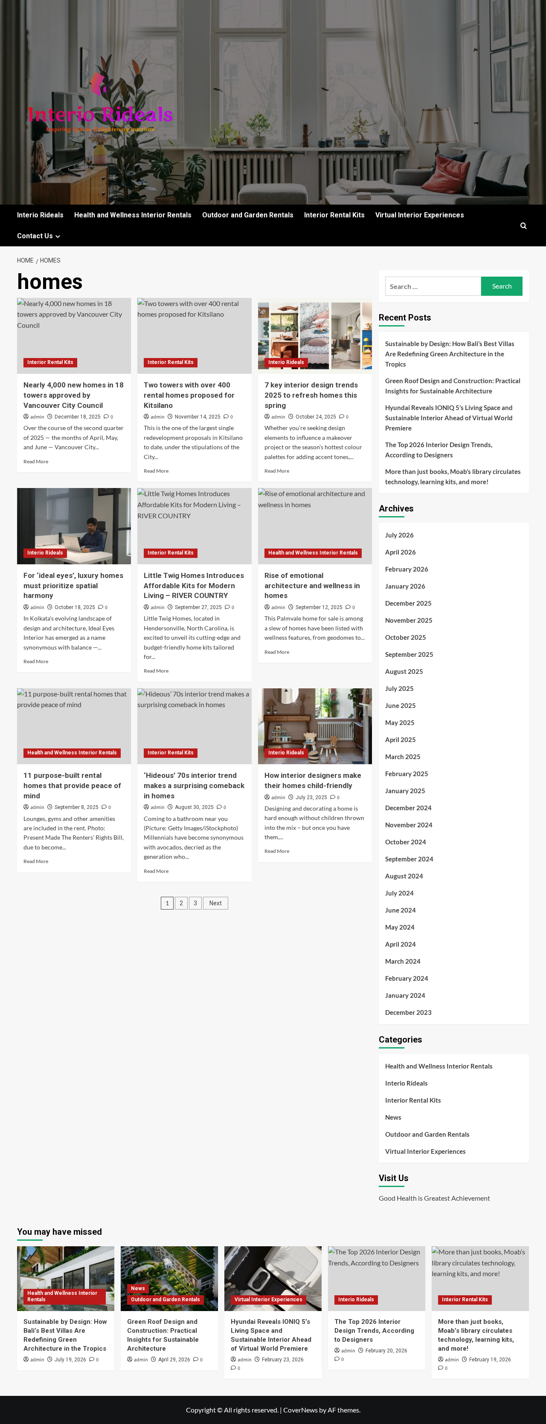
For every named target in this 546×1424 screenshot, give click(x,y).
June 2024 (400, 910)
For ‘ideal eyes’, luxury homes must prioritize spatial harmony (73, 585)
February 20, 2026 (386, 1351)
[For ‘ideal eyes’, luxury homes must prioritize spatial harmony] (74, 526)
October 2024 (405, 842)
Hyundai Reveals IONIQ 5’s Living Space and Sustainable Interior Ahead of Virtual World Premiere (449, 418)
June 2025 (400, 705)
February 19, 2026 (490, 1360)
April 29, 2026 (174, 1360)
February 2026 (406, 569)
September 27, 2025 (198, 607)
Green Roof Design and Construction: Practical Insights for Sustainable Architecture (452, 386)
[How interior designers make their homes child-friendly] (315, 726)
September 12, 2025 (319, 607)
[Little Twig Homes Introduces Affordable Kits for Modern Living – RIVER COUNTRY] (194, 526)
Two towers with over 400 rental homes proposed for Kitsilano (189, 395)
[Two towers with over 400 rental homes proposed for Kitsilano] (194, 336)
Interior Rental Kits (334, 215)
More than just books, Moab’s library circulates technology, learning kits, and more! (453, 476)
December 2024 (408, 808)
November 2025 (409, 620)
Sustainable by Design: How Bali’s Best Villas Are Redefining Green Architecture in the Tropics (449, 354)
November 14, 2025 (198, 417)
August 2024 (404, 876)
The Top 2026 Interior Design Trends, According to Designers (438, 450)
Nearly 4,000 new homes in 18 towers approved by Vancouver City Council (73, 395)
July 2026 (399, 535)
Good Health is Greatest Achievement (434, 1198)
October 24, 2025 (316, 417)
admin (37, 417)
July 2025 (399, 688)
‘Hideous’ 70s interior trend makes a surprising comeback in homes (194, 785)
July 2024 (399, 893)
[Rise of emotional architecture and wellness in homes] (315, 526)
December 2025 (408, 603)
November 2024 (409, 825)
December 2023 (408, 1012)
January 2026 (405, 586)
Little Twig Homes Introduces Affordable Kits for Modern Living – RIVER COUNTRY (194, 585)
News (393, 1117)
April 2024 (400, 944)
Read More (35, 461)
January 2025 (405, 790)
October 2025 (405, 637)
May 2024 (400, 927)
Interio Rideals (40, 215)
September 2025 (409, 654)
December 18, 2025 (78, 417)
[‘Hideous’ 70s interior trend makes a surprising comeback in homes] (194, 726)
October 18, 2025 (75, 607)
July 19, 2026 (70, 1360)
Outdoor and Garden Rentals (247, 215)
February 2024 (406, 978)
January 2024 (405, 995)
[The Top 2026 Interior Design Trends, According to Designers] (376, 1278)
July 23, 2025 (311, 797)
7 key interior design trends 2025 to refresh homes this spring (311, 395)
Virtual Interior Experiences (419, 215)
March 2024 (403, 961)
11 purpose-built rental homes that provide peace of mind (72, 785)
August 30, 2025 (194, 807)
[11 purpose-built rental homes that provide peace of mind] (74, 726)
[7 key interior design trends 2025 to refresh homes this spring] (315, 336)
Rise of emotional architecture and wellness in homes (312, 585)
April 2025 (400, 739)
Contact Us (35, 236)
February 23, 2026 (283, 1360)
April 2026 (400, 552)
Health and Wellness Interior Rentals (133, 215)
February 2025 (406, 773)
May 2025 (400, 722)
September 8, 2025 (77, 807)
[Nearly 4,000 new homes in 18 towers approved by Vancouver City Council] (74, 336)
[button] (523, 225)
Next (215, 903)
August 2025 (404, 671)
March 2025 (403, 756)
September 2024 (409, 859)
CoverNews (300, 1410)
